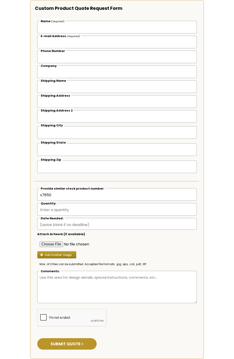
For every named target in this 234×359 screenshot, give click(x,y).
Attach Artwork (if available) (61, 234)
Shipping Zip (51, 160)
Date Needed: (52, 218)
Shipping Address (55, 95)
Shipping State (53, 142)
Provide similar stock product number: (72, 188)
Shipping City (52, 125)
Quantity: (48, 203)
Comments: (50, 271)
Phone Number (53, 51)
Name (52, 21)
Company (49, 66)
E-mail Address (60, 36)
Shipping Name (53, 81)
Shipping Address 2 (57, 110)
